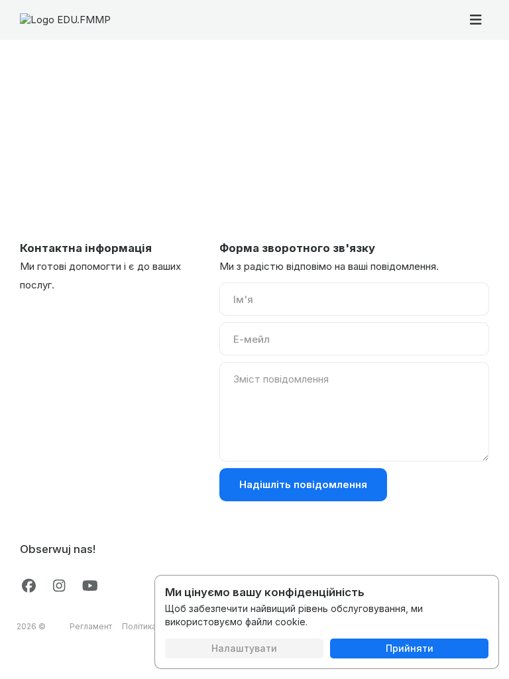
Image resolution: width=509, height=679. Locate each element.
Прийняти (409, 648)
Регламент (91, 626)
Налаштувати (244, 648)
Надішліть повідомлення (303, 484)
